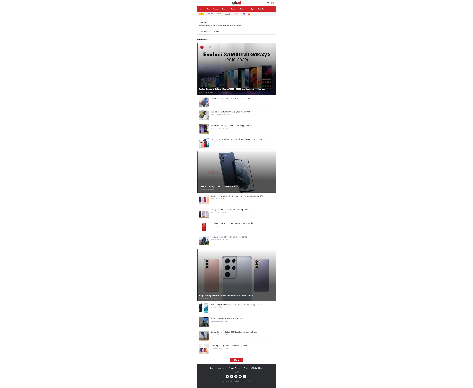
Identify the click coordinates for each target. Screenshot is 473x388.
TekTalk (261, 9)
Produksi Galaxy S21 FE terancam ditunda (218, 186)
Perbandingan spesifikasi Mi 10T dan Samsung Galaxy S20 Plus (236, 304)
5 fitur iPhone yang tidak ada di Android (227, 318)
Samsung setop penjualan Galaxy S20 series (229, 237)
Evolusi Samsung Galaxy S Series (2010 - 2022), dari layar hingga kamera (232, 89)
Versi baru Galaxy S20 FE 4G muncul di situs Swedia (232, 223)
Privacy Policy (234, 368)
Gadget (216, 9)
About (211, 368)
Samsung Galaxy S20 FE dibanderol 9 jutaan (229, 345)
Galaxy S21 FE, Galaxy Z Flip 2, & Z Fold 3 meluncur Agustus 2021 (237, 196)
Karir (237, 372)
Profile (216, 31)
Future (233, 9)
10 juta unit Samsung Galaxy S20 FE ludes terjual (231, 98)
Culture (242, 9)
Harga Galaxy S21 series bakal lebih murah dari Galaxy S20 (226, 295)
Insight (251, 9)
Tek (208, 9)
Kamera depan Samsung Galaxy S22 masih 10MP (231, 112)
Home (201, 9)
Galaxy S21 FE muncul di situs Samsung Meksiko (230, 209)
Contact (221, 368)
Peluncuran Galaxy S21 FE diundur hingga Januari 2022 (233, 125)
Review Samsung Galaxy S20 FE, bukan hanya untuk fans (234, 332)
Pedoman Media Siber (253, 368)
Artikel (204, 31)
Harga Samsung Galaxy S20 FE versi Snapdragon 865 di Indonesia (238, 139)
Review (225, 9)
